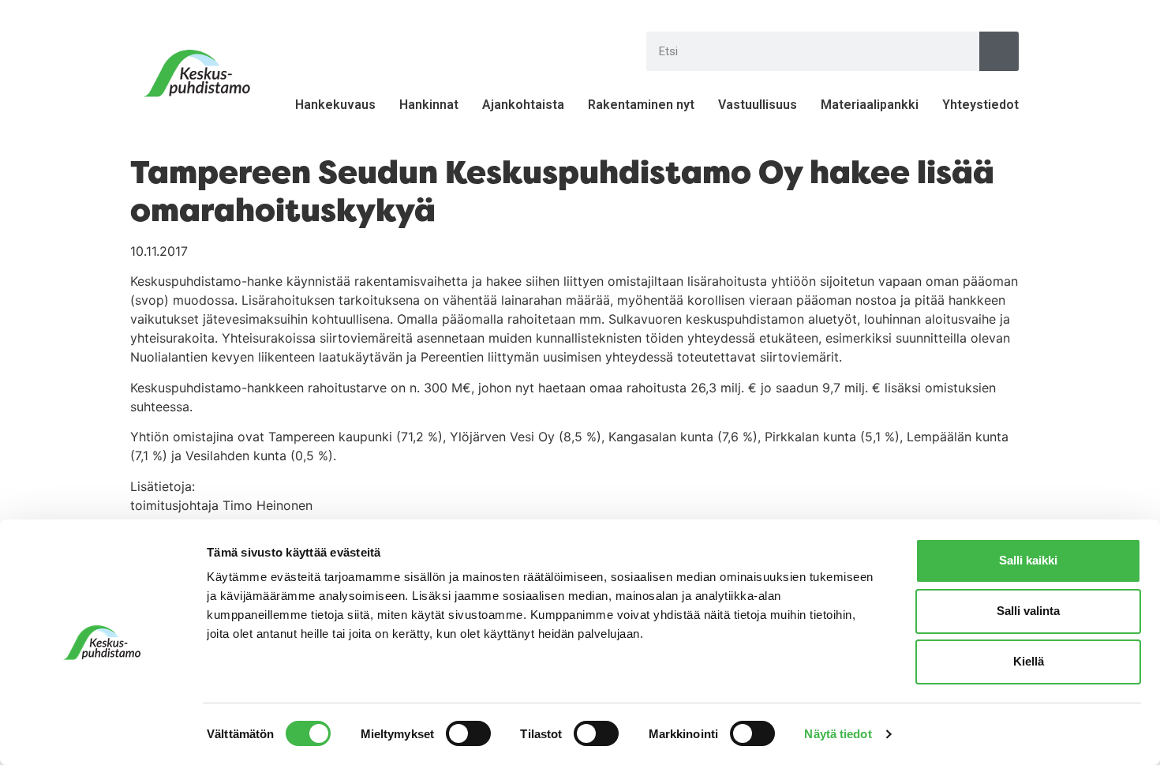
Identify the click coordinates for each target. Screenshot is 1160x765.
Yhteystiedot (980, 104)
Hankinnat (428, 104)
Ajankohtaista (523, 104)
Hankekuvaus (335, 104)
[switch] (468, 733)
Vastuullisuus (757, 104)
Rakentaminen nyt (641, 104)
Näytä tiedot (837, 734)
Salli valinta (1028, 610)
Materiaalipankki (870, 104)
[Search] (999, 51)
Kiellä (1028, 661)
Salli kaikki (1028, 560)
